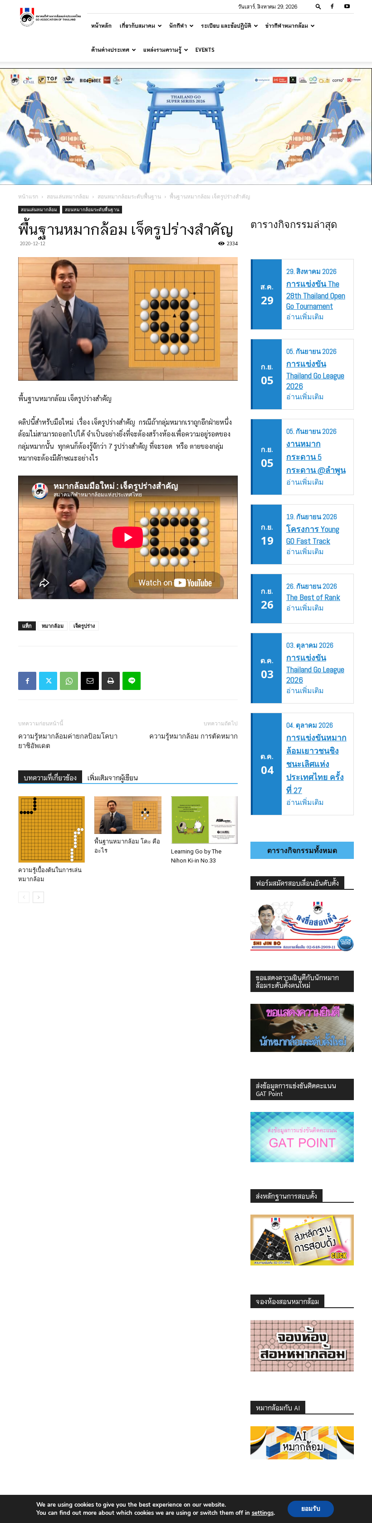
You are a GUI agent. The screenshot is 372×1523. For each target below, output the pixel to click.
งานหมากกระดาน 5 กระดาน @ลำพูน (316, 456)
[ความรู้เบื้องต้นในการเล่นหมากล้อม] (51, 829)
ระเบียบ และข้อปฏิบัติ (226, 25)
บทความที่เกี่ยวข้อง (50, 778)
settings (263, 1513)
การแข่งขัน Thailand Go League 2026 (315, 374)
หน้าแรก (28, 196)
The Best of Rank (313, 597)
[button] (318, 6)
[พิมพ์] (111, 681)
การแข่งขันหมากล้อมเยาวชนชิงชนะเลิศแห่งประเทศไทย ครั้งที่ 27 (316, 763)
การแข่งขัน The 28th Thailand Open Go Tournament (315, 294)
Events (205, 49)
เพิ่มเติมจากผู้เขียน (113, 778)
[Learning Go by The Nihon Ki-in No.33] (204, 819)
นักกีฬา (178, 25)
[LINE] (131, 681)
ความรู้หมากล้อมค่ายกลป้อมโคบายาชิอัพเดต (67, 741)
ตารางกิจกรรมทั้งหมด (302, 850)
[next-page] (38, 897)
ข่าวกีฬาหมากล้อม (286, 25)
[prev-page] (23, 897)
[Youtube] (347, 6)
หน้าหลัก (101, 25)
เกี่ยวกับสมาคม (137, 25)
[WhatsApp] (69, 681)
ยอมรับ (310, 1508)
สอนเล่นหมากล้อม (68, 196)
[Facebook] (332, 6)
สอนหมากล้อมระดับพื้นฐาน (129, 196)
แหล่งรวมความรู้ (162, 49)
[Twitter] (48, 681)
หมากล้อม (53, 625)
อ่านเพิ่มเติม (305, 317)
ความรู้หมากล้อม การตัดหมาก (193, 736)
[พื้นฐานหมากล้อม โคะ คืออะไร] (127, 815)
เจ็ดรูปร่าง (84, 625)
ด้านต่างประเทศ (110, 49)
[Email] (90, 681)
